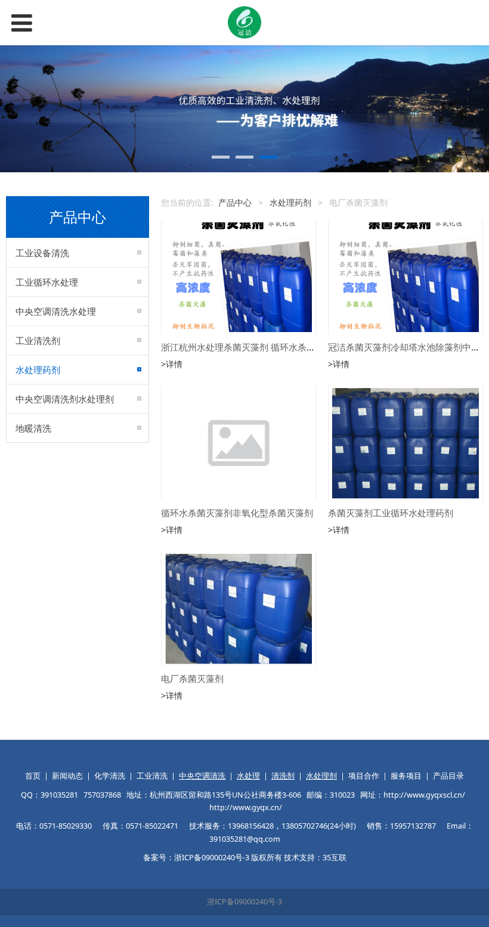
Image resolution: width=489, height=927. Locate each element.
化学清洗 (109, 776)
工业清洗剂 (38, 340)
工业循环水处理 (47, 282)
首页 (33, 776)
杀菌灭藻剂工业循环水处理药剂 (390, 513)
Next (473, 108)
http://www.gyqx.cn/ (245, 807)
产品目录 (448, 776)
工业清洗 (152, 776)
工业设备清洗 (42, 253)
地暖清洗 (33, 428)
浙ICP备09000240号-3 (244, 902)
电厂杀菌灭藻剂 (192, 678)
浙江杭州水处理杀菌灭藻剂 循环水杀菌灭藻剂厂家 (260, 347)
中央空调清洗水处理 (56, 311)
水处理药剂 (38, 370)
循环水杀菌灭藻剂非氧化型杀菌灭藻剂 (237, 513)
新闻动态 (67, 776)
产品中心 (235, 202)
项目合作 (363, 776)
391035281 (59, 795)
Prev (16, 108)
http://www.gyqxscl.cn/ (424, 795)
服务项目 (406, 776)
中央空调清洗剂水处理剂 (65, 399)
